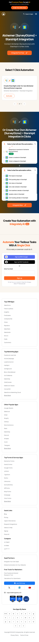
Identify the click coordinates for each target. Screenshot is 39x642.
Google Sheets (8, 408)
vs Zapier (7, 542)
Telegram (7, 445)
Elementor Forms (9, 461)
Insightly (6, 312)
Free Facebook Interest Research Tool (11, 574)
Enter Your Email (8, 269)
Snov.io (6, 336)
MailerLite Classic (9, 385)
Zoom (6, 442)
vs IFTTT (7, 549)
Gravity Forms (8, 464)
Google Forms (8, 468)
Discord (6, 435)
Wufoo (6, 478)
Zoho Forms (7, 498)
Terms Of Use (24, 635)
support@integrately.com (14, 592)
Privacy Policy (15, 635)
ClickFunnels (8, 382)
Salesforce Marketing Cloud (12, 392)
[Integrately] (3, 14)
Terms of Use (22, 283)
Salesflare (7, 329)
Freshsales (7, 315)
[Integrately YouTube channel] (30, 587)
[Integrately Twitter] (9, 587)
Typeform (7, 474)
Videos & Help (8, 527)
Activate (9, 96)
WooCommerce (9, 425)
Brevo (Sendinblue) (9, 372)
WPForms (7, 488)
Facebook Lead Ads (10, 355)
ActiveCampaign (9, 358)
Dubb (5, 339)
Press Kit (6, 534)
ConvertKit (7, 389)
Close (6, 322)
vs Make (6, 545)
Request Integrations (10, 524)
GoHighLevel (8, 369)
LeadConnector (9, 362)
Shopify (6, 418)
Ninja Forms (7, 491)
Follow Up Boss (8, 308)
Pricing (6, 517)
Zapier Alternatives (10, 521)
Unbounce (7, 481)
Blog (5, 514)
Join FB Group (20, 583)
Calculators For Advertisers (12, 578)
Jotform (6, 471)
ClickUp (6, 422)
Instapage (7, 495)
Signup (6, 531)
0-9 (5, 613)
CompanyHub (8, 319)
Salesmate (7, 332)
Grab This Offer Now (19, 8)
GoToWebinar (8, 375)
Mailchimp (7, 379)
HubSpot (6, 365)
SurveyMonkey (8, 485)
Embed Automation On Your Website (15, 565)
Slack (5, 428)
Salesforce (7, 305)
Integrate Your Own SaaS (11, 561)
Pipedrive (7, 325)
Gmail (5, 415)
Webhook (7, 411)
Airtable (6, 438)
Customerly (7, 342)
